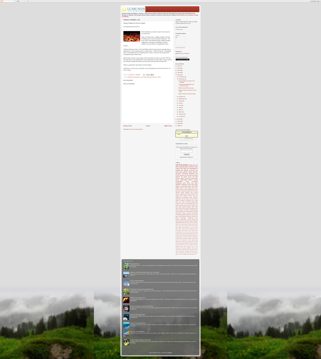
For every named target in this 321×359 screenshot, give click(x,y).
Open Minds (186, 208)
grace (177, 216)
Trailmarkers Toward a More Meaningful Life (142, 289)
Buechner (137, 77)
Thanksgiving (195, 210)
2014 (178, 70)
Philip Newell (182, 233)
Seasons (181, 210)
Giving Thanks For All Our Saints (187, 93)
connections (178, 213)
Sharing (196, 192)
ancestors (192, 194)
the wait (179, 252)
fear (197, 195)
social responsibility (181, 179)
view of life (191, 252)
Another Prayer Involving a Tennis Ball (140, 340)
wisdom (187, 254)
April (180, 109)
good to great (194, 214)
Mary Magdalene (190, 228)
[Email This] (147, 75)
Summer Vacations (180, 194)
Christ (191, 222)
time (193, 200)
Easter (185, 176)
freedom (189, 239)
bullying (191, 211)
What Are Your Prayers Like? (137, 297)
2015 (178, 68)
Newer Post (127, 126)
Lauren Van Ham (181, 168)
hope (196, 184)
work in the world (185, 187)
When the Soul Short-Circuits (186, 88)
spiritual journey (193, 179)
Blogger (170, 352)
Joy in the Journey (193, 227)
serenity (191, 249)
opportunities (183, 217)
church (196, 189)
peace (196, 175)
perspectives (191, 217)
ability (187, 211)
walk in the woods (179, 254)
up (185, 252)
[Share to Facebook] (151, 75)
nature (196, 198)
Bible (196, 202)
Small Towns (195, 235)
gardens (189, 214)
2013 (178, 72)
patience (177, 200)
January (181, 116)
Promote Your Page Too (180, 47)
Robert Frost (195, 233)
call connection (188, 175)
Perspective (192, 208)
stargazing (187, 251)
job (197, 241)
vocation (196, 252)
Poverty (177, 210)
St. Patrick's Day (187, 210)
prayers (180, 249)
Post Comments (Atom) (137, 129)
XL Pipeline (185, 238)
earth (194, 195)
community (192, 170)
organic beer (183, 246)
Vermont (181, 238)
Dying (182, 224)
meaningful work (189, 191)
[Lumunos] (181, 46)
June (180, 105)
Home (148, 126)
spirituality (195, 221)
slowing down (182, 251)
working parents (193, 254)
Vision (177, 211)
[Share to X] (150, 75)
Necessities (178, 232)
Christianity (185, 173)
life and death (185, 198)
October (181, 96)
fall (176, 214)
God (180, 165)
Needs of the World (185, 232)
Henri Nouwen (185, 225)
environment (195, 213)
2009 (178, 123)
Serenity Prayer (179, 235)
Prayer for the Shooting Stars (138, 314)
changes (196, 211)
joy (193, 175)
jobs (176, 243)
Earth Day (195, 203)
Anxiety (188, 202)
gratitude (185, 172)
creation (183, 213)
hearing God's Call (192, 241)
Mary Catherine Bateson (185, 206)
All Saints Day (131, 77)
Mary (192, 192)
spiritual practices (193, 172)
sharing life (195, 219)
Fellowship (189, 224)
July (180, 103)
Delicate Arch (178, 224)
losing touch (185, 244)
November (182, 79)
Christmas (178, 173)
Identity (193, 205)
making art (188, 216)
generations (178, 191)
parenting (184, 186)
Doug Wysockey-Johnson (150, 77)
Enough (185, 224)
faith (177, 166)
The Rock (185, 236)
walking (184, 254)
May (180, 107)
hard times (182, 241)
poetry (193, 247)
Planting (187, 233)
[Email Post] (144, 74)
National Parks (194, 230)
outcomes (189, 246)
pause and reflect (193, 186)
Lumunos (177, 35)
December (182, 76)
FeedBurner (190, 157)
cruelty (177, 239)
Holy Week (194, 183)
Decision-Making (188, 203)
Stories (180, 236)
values (187, 252)
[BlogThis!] (148, 75)
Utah (197, 236)
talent (191, 251)
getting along (195, 239)
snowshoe (186, 221)
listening (184, 216)
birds (189, 184)
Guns (180, 225)
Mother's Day (188, 230)
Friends (193, 224)
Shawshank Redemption (187, 235)
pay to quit (195, 246)
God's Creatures (179, 205)
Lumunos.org (179, 29)
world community (192, 181)
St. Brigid (177, 236)
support (177, 222)
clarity (181, 195)
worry (183, 222)
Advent (186, 170)
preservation (183, 219)
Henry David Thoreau (193, 225)
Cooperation (195, 222)
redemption (184, 249)
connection (187, 178)
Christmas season (180, 203)
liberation (186, 243)
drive (180, 239)
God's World (186, 183)
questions (182, 200)
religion (177, 187)
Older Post (168, 126)
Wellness (186, 189)
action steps (179, 172)
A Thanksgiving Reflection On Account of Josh (186, 85)
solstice (191, 221)
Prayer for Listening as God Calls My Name (141, 306)
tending (182, 192)
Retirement (185, 184)
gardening (184, 214)
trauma (182, 252)
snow (183, 221)
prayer (185, 165)
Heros (159, 77)
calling (177, 195)
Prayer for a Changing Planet (138, 323)
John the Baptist (185, 227)
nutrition (177, 246)
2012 (178, 74)
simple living (178, 221)
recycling (189, 219)
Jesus (196, 166)
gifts (197, 176)
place (196, 217)
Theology (189, 236)
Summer (182, 189)
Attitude (193, 202)
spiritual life (179, 176)
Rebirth (190, 233)
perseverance (183, 247)
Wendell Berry (182, 211)
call (142, 77)
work (180, 222)
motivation (196, 244)
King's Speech (179, 228)
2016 (178, 66)
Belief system (187, 222)
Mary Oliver (195, 206)
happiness (178, 241)
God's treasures (187, 205)
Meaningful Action (135, 263)
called (182, 178)
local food (191, 198)
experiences (184, 239)
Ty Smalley (193, 236)
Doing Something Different (137, 280)
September (182, 98)
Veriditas (177, 238)
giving (192, 184)
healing (183, 191)
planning (178, 219)
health (180, 216)
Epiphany (187, 192)
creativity (190, 195)
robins (188, 249)
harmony (186, 241)
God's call (191, 176)
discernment (194, 178)
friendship (179, 214)
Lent (188, 168)
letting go (178, 186)
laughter (182, 243)
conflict (184, 195)
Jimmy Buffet (178, 227)
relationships (189, 200)
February (181, 114)
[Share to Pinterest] (153, 75)
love (197, 170)
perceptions (178, 247)
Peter (196, 208)
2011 (178, 119)
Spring (182, 175)
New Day (192, 232)
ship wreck (195, 249)
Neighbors (178, 184)
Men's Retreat (179, 208)
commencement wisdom (193, 238)
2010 (178, 121)
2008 (178, 125)
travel (196, 200)
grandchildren (185, 197)
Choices (178, 178)
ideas (191, 197)
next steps (195, 191)
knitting (179, 243)
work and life (182, 202)
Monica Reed (181, 230)
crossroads (188, 213)
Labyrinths (184, 228)
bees (196, 194)
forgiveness (178, 197)
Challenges (178, 183)
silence (177, 251)
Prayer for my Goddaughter (137, 331)
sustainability (179, 181)
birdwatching (191, 189)
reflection (178, 192)
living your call (193, 165)
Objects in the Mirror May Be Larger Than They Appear (144, 272)
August (181, 101)
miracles (194, 216)
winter (177, 202)
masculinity (190, 244)
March (180, 112)
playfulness (189, 247)
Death (193, 187)
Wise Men (187, 194)
